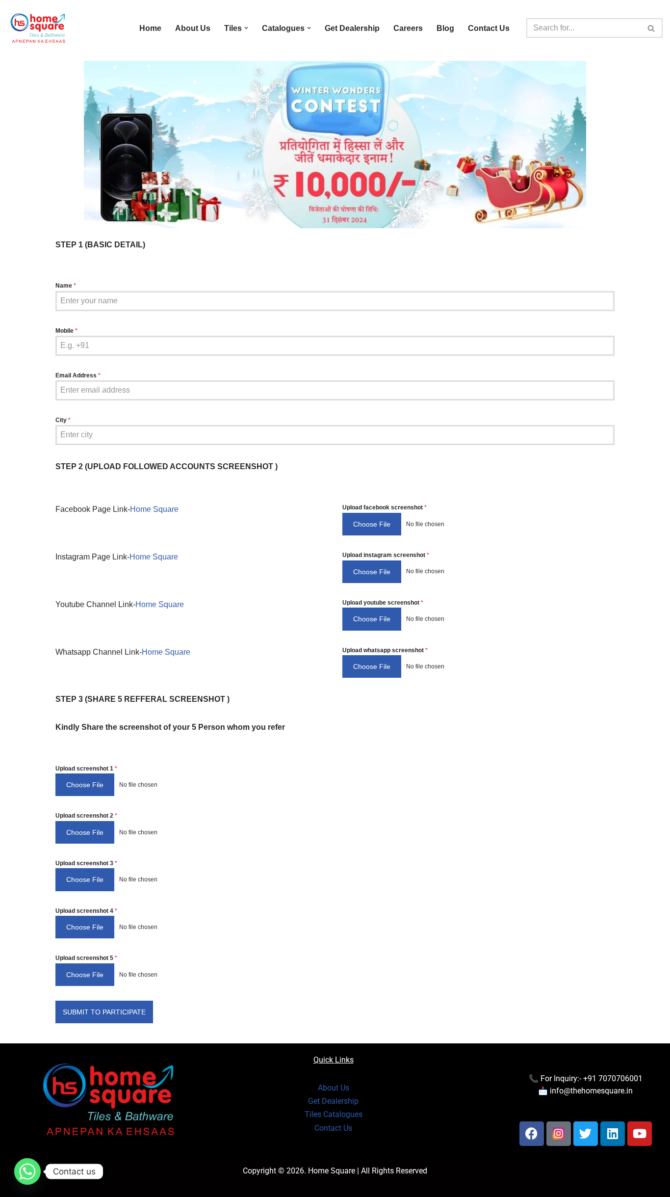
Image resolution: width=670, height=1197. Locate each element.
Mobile (66, 330)
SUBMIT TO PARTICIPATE (104, 1012)
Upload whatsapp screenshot (385, 650)
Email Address (78, 375)
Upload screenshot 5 (86, 958)
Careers (408, 28)
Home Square (154, 509)
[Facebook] (531, 1133)
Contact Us (489, 28)
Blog (445, 28)
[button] (246, 28)
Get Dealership (352, 28)
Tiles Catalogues (333, 1114)
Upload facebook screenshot (384, 507)
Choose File (371, 524)
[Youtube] (639, 1133)
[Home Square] (38, 28)
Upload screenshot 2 (86, 815)
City (63, 420)
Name (65, 285)
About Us (192, 28)
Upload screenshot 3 (86, 863)
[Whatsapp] (27, 1171)
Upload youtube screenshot (382, 602)
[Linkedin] (612, 1133)
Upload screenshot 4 (86, 910)
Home (150, 28)
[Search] (652, 28)
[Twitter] (585, 1133)
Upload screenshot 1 (86, 768)
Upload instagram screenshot (385, 555)
